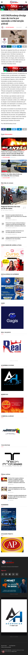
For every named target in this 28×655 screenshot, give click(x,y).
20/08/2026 (13, 157)
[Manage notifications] (3, 652)
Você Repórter (12, 645)
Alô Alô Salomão (10, 27)
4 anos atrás (19, 27)
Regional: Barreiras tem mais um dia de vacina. (10, 207)
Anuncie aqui (4, 645)
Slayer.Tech (14, 651)
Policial (4, 171)
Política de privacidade (6, 647)
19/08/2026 (13, 177)
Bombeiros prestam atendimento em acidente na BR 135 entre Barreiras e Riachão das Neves (16, 216)
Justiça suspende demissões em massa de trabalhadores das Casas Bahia (17, 489)
